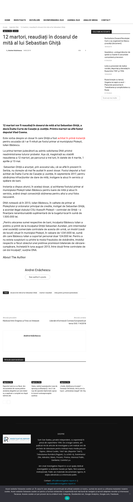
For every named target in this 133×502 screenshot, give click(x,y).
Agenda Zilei (73, 20)
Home (7, 20)
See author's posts (37, 277)
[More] (47, 57)
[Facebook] (23, 57)
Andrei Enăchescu (15, 50)
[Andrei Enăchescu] (4, 50)
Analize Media (91, 20)
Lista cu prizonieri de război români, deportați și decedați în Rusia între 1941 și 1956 (117, 68)
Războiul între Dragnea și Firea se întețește (21, 321)
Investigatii (20, 20)
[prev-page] (4, 402)
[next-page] (8, 402)
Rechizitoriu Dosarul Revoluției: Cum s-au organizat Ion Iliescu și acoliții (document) (117, 40)
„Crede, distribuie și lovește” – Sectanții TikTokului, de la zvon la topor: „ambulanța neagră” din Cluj (73, 388)
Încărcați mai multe (110, 98)
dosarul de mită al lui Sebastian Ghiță (23, 293)
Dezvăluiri (34, 20)
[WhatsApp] (41, 57)
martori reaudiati (45, 293)
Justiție (15, 31)
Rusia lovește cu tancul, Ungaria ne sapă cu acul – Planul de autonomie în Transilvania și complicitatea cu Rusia (117, 85)
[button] (127, 20)
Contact (105, 20)
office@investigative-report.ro (64, 480)
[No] (129, 493)
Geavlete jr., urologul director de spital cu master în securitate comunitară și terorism (117, 54)
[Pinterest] (35, 57)
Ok (67, 498)
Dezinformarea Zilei (54, 20)
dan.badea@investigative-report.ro (61, 483)
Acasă (5, 27)
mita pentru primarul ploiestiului (66, 293)
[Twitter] (29, 57)
